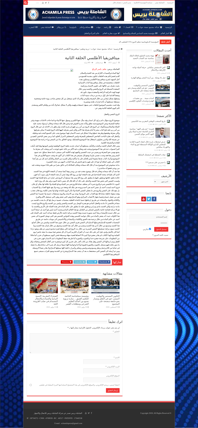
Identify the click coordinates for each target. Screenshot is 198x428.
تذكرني (146, 229)
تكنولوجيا (73, 27)
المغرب (32, 27)
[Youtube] (43, 2)
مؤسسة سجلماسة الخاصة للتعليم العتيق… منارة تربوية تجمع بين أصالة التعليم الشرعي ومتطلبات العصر (76, 300)
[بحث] (25, 2)
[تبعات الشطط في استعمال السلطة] (168, 154)
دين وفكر (60, 27)
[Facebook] (48, 2)
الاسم (117, 357)
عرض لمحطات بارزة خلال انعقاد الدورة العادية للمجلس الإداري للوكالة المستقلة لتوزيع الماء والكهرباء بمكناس (150, 144)
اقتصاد (127, 27)
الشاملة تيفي (159, 3)
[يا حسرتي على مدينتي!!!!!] (168, 162)
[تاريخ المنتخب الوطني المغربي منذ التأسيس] (168, 121)
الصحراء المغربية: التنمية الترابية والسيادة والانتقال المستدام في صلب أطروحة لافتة (45, 300)
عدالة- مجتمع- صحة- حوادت (148, 27)
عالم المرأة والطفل (91, 33)
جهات (98, 27)
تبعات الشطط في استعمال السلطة (152, 155)
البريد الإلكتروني (113, 366)
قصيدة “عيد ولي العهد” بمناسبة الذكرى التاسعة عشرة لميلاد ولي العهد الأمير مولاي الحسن (141, 131)
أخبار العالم (165, 33)
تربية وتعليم (84, 49)
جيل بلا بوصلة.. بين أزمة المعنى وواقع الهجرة (148, 78)
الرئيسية (170, 3)
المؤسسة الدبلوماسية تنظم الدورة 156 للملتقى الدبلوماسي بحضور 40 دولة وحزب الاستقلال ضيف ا (120, 42)
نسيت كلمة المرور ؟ (160, 235)
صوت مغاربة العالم (110, 33)
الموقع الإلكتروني (113, 376)
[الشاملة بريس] (152, 13)
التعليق (116, 331)
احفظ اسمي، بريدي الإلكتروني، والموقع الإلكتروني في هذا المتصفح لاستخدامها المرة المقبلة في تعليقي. (79, 385)
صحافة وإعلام (85, 27)
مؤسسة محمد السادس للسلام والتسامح (139, 33)
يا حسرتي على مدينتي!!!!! (155, 162)
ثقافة (116, 27)
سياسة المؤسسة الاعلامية (143, 3)
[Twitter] (46, 2)
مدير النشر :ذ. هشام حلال (122, 3)
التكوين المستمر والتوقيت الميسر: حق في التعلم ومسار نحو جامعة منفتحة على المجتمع (106, 300)
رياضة (106, 27)
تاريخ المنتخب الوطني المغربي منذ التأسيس (148, 121)
